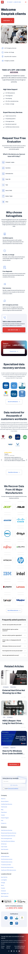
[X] (16, 951)
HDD (4, 717)
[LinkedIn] (11, 951)
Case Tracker (4, 846)
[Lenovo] (20, 586)
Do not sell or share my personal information (20, 947)
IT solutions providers (6, 864)
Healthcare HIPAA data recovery (8, 870)
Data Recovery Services (6, 830)
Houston (3, 888)
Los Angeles (4, 879)
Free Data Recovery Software (8, 841)
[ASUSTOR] (7, 520)
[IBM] (7, 573)
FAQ (2, 820)
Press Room (4, 812)
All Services (4, 843)
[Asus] (20, 507)
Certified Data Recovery (6, 804)
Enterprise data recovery (6, 861)
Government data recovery (7, 867)
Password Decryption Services (8, 835)
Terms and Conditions (13, 788)
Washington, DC (5, 893)
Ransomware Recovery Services (8, 833)
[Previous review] (1, 459)
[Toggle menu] (25, 2)
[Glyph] (20, 547)
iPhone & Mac (13, 687)
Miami (2, 885)
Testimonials (4, 806)
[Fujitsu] (7, 547)
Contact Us (3, 823)
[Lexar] (7, 600)
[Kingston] (7, 586)
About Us (3, 798)
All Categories (5, 687)
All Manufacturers (5, 856)
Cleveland (3, 890)
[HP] (20, 560)
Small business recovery (6, 859)
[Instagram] (14, 951)
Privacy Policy (2, 947)
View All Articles (13, 764)
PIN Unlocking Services (6, 838)
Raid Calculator (4, 849)
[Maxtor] (20, 600)
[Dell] (7, 533)
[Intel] (20, 573)
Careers (3, 815)
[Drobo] (20, 533)
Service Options (4, 801)
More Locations (4, 896)
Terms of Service (8, 947)
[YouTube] (19, 951)
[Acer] (7, 507)
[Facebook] (9, 951)
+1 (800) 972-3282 (14, 908)
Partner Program (5, 817)
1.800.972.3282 (19, 345)
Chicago (3, 882)
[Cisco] (20, 520)
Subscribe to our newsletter (11, 778)
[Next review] (26, 459)
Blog (2, 809)
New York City (4, 877)
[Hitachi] (7, 560)
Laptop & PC (12, 747)
